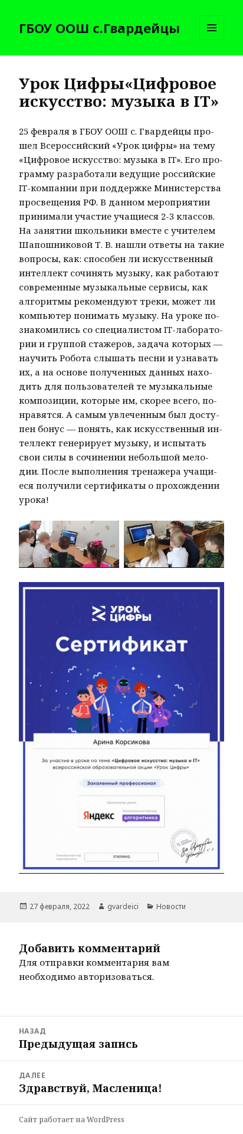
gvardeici (123, 906)
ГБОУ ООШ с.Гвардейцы (99, 28)
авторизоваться (115, 976)
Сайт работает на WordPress (71, 1120)
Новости (171, 906)
